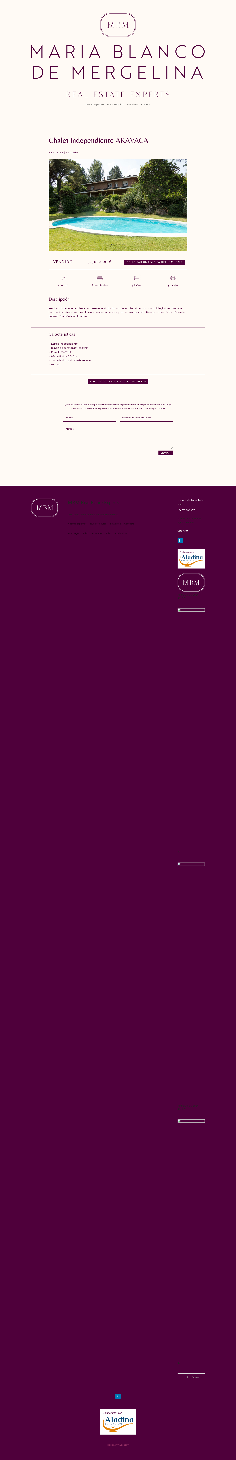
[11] (191, 611)
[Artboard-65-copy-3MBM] (191, 591)
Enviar (166, 453)
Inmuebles (132, 104)
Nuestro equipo (115, 104)
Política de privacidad (117, 533)
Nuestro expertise (94, 104)
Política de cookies (92, 533)
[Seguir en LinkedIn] (180, 540)
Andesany (123, 1445)
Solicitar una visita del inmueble (155, 262)
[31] (191, 1122)
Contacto (146, 104)
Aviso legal (73, 533)
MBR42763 (56, 152)
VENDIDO (63, 261)
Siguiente (197, 1377)
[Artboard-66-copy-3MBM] (191, 865)
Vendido (72, 152)
